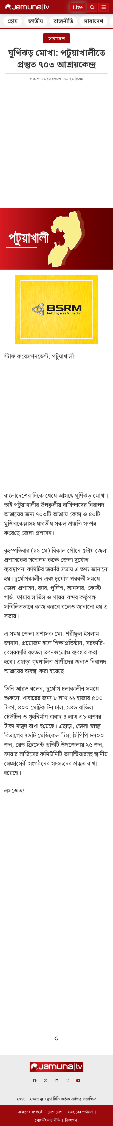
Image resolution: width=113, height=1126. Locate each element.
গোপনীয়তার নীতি (47, 1120)
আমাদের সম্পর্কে (30, 1112)
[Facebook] (34, 1080)
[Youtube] (78, 1080)
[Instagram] (67, 1080)
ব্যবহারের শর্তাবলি (80, 1112)
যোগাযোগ (55, 1112)
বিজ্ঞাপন (71, 1120)
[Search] (92, 7)
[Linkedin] (56, 1080)
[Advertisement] (56, 144)
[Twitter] (45, 1080)
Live (78, 8)
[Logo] (27, 7)
